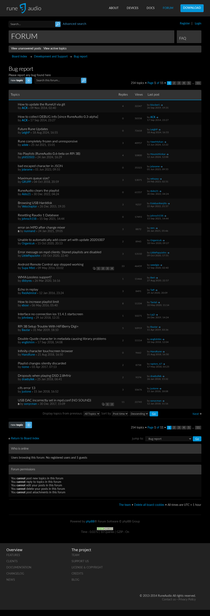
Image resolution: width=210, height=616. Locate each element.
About (114, 8)
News (10, 579)
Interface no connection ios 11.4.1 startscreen (50, 314)
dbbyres (27, 280)
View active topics (54, 48)
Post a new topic (19, 78)
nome (25, 367)
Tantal (153, 302)
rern (152, 228)
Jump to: (138, 438)
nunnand (29, 231)
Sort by (106, 413)
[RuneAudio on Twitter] (192, 554)
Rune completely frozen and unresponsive (48, 141)
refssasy (154, 178)
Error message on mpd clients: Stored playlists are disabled (59, 252)
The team (125, 505)
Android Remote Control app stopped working (50, 264)
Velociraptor (29, 206)
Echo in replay (28, 289)
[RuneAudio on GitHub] (161, 554)
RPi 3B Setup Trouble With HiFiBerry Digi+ (48, 326)
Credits (77, 573)
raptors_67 (156, 364)
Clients (12, 561)
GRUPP (26, 182)
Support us (80, 561)
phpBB (90, 521)
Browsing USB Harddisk (35, 203)
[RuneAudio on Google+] (161, 568)
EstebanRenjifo (158, 203)
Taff (152, 290)
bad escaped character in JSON (40, 166)
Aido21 (26, 194)
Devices (132, 8)
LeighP (26, 132)
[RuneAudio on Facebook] (176, 554)
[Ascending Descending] (144, 413)
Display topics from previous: (63, 413)
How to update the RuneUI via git (41, 104)
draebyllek (28, 379)
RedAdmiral (29, 293)
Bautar (26, 330)
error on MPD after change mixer (41, 227)
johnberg (27, 317)
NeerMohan (156, 142)
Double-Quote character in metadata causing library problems (62, 338)
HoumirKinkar (157, 154)
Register (185, 23)
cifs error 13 (26, 388)
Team (75, 555)
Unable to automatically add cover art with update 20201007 (61, 240)
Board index (19, 56)
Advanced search (74, 24)
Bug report (80, 56)
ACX (24, 108)
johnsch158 (29, 219)
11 (198, 83)
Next (196, 414)
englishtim (28, 342)
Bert (152, 277)
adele (25, 145)
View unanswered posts (26, 48)
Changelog (15, 573)
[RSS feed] (192, 568)
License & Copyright (87, 567)
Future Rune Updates (33, 129)
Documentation (18, 567)
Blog (75, 579)
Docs (151, 8)
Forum (168, 8)
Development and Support (51, 56)
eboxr (25, 305)
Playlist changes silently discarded (42, 363)
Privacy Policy (187, 599)
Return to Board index (25, 438)
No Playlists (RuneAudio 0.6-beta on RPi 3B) (49, 153)
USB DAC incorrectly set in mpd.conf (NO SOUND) (54, 400)
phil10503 (28, 157)
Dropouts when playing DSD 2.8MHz (44, 375)
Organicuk (28, 243)
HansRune (28, 354)
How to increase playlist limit (38, 301)
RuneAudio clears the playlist (38, 190)
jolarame (27, 169)
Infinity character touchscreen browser (45, 351)
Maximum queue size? (33, 178)
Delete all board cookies (149, 505)
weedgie (154, 265)
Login (198, 23)
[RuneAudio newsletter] (192, 583)
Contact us (169, 599)
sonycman (30, 404)
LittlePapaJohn (31, 255)
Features (13, 555)
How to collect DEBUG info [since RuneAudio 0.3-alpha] (58, 116)
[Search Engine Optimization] (105, 528)
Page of (155, 83)
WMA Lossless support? (35, 277)
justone (26, 391)
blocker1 (155, 105)
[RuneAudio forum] (176, 568)
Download (192, 8)
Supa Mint (28, 268)
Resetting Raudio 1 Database (38, 215)
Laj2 (152, 314)
